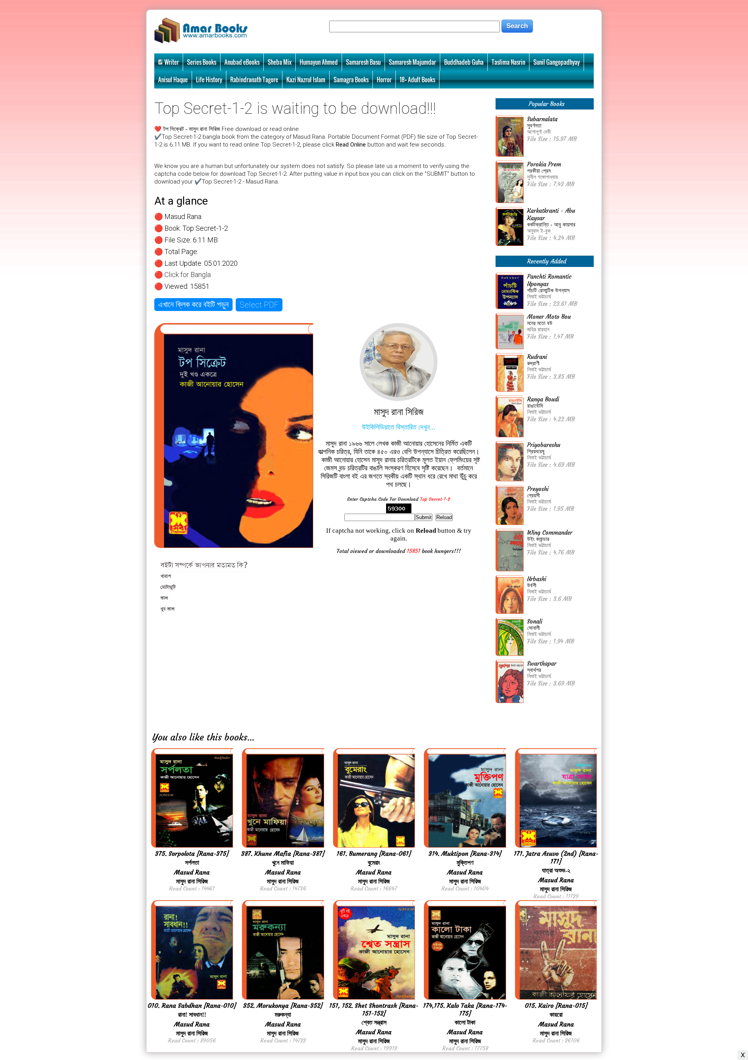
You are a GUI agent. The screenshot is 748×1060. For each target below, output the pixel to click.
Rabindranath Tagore (254, 79)
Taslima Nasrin (508, 62)
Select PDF (259, 304)
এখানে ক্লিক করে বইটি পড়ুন (193, 304)
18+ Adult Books (417, 79)
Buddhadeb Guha (463, 62)
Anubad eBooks (241, 62)
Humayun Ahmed (319, 62)
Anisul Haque (173, 79)
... (250, 737)
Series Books (201, 62)
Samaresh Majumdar (412, 62)
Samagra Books (351, 79)
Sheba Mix (279, 62)
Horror (384, 79)
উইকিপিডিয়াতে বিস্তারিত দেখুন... (399, 427)
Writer (171, 62)
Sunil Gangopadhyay (556, 62)
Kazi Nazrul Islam (305, 79)
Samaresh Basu (363, 62)
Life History (209, 79)
